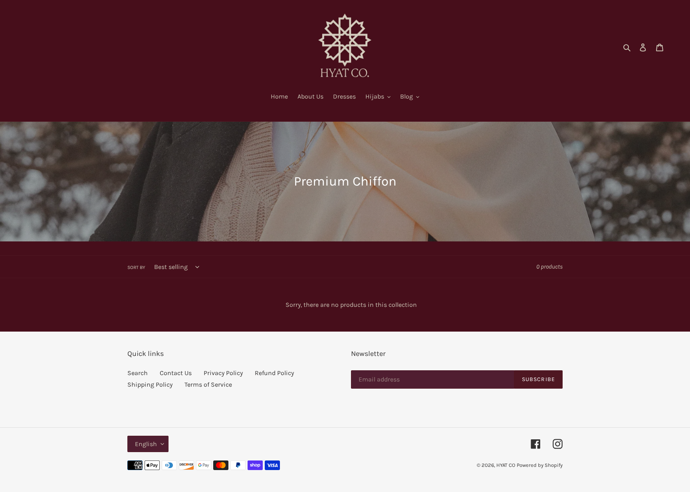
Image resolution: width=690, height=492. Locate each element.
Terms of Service (208, 384)
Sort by (136, 267)
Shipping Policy (149, 384)
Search (137, 373)
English (146, 444)
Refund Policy (274, 373)
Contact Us (176, 373)
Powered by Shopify (540, 465)
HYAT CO (505, 465)
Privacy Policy (223, 373)
